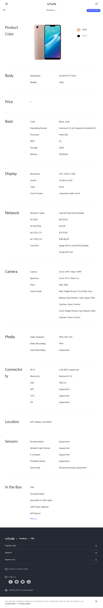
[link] (11, 582)
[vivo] (10, 538)
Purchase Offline (93, 10)
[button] (6, 4)
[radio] (82, 30)
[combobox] (17, 10)
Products (23, 538)
